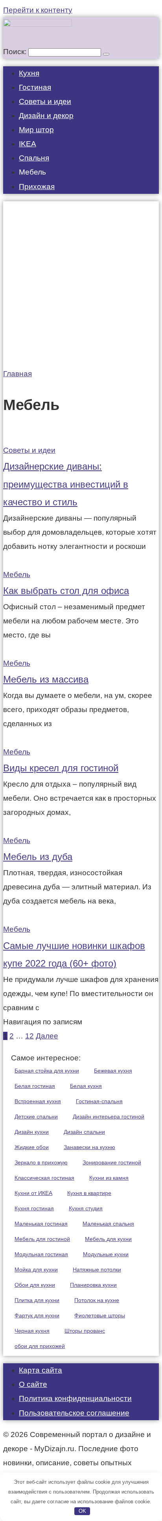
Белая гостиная (35, 1086)
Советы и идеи (45, 101)
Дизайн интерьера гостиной (108, 1116)
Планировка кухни (93, 1285)
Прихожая (37, 186)
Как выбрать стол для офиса (66, 590)
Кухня (29, 73)
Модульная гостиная (41, 1254)
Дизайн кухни (32, 1132)
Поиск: (15, 51)
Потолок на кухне (96, 1300)
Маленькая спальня (108, 1223)
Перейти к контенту (37, 10)
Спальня (34, 158)
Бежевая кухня (113, 1070)
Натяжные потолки (97, 1269)
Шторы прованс (84, 1331)
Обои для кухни (35, 1285)
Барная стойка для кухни (47, 1070)
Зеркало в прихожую (41, 1162)
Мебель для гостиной (42, 1239)
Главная (17, 374)
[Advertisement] (81, 282)
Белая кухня (86, 1086)
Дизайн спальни (84, 1132)
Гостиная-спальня (99, 1101)
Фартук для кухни (37, 1315)
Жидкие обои (32, 1147)
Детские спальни (36, 1116)
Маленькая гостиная (41, 1223)
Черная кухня (32, 1331)
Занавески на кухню (89, 1147)
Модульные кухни (106, 1254)
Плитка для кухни (37, 1300)
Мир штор (36, 130)
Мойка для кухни (36, 1269)
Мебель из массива (45, 679)
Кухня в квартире (89, 1193)
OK (82, 1511)
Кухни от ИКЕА (33, 1193)
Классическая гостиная (44, 1178)
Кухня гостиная (34, 1208)
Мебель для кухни (108, 1239)
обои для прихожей (40, 1346)
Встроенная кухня (38, 1101)
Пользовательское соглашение (74, 1413)
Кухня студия (86, 1208)
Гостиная (35, 87)
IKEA (27, 144)
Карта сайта (40, 1370)
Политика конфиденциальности (75, 1398)
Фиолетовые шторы (99, 1315)
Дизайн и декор (46, 115)
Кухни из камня (109, 1178)
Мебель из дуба (37, 856)
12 (29, 1036)
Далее (47, 1036)
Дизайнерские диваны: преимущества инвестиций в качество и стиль (65, 484)
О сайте (33, 1384)
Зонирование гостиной (112, 1162)
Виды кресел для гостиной (60, 768)
